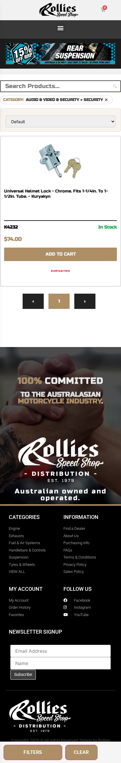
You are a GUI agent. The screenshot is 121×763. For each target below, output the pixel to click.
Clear (81, 752)
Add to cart (61, 254)
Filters (32, 752)
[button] (60, 28)
